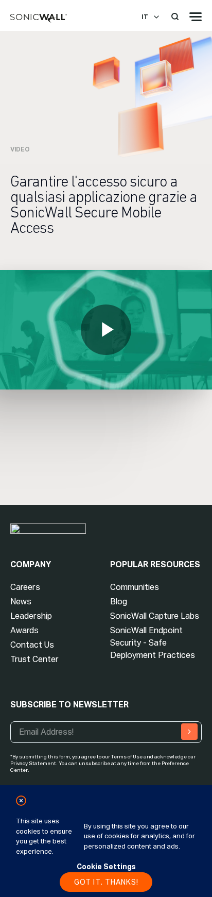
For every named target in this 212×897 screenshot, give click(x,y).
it (145, 17)
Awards (24, 630)
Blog (118, 601)
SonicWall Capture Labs (154, 616)
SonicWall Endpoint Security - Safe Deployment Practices (152, 642)
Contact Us (32, 645)
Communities (134, 587)
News (20, 601)
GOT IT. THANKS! (106, 882)
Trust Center (34, 659)
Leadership (31, 616)
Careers (25, 587)
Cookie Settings (106, 866)
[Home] (38, 18)
